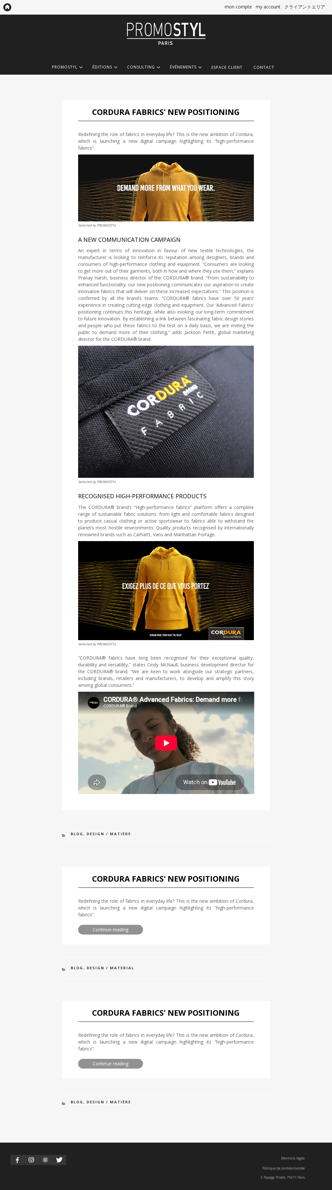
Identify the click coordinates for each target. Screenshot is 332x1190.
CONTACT (264, 67)
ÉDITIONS (102, 67)
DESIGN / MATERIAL (110, 967)
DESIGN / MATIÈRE (109, 833)
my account (268, 7)
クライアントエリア (304, 7)
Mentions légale (293, 1158)
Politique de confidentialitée (283, 1168)
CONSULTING (141, 67)
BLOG (77, 833)
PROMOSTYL (64, 67)
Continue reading (118, 930)
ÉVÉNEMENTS (183, 67)
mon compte (238, 7)
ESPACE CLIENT (227, 67)
